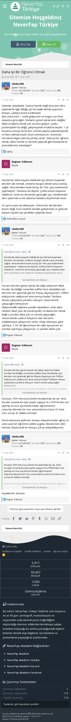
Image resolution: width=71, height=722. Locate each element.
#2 (68, 174)
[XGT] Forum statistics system (21, 716)
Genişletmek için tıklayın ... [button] (35, 279)
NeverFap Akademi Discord (23, 666)
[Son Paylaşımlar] (62, 6)
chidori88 (9, 76)
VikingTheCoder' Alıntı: (15, 251)
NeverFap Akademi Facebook (24, 672)
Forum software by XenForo (27, 713)
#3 (68, 245)
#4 (68, 358)
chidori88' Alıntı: (12, 364)
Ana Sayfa (62, 551)
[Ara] (67, 6)
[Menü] (5, 6)
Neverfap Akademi (18, 653)
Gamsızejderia (35, 591)
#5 (68, 452)
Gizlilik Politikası (32, 551)
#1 (68, 99)
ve (15, 218)
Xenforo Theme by (15, 719)
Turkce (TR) (11, 546)
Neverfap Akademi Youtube (23, 660)
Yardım (47, 551)
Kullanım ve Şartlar (12, 551)
